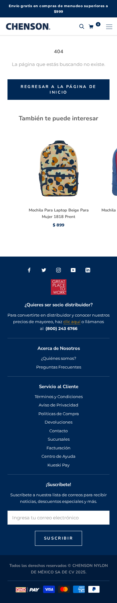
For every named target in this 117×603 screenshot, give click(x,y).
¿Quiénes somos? (58, 358)
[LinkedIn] (87, 270)
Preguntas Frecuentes (58, 366)
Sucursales (59, 439)
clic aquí (71, 321)
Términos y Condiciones (59, 396)
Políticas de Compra (58, 413)
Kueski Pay (58, 464)
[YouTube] (73, 270)
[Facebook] (29, 270)
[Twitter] (43, 270)
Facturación (58, 447)
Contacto (58, 430)
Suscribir (58, 538)
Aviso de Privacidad (58, 404)
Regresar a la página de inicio (58, 89)
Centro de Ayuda (58, 456)
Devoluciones (58, 422)
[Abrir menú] (109, 26)
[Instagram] (58, 270)
